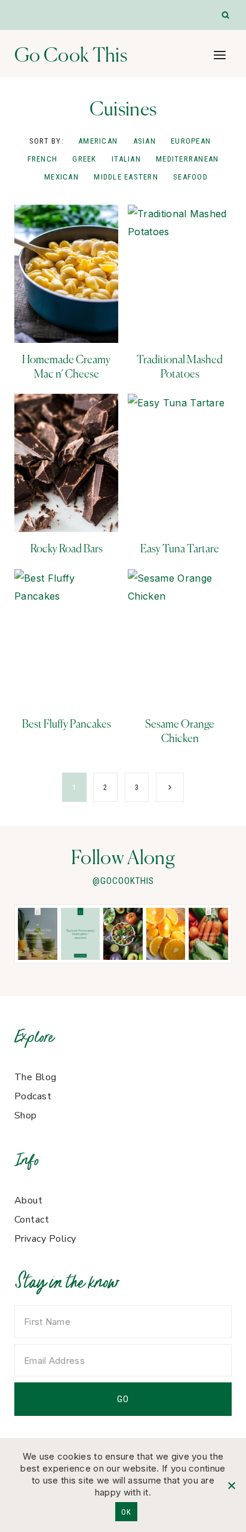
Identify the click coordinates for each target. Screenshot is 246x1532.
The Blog (35, 1077)
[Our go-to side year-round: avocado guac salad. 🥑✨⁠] (123, 934)
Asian (144, 140)
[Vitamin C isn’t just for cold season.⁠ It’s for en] (166, 934)
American (98, 140)
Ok (126, 1511)
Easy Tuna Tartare (179, 548)
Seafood (190, 176)
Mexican (61, 176)
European (191, 140)
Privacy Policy (45, 1238)
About (28, 1200)
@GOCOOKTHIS (123, 881)
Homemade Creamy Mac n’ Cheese (66, 366)
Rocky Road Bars (66, 548)
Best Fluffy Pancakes (66, 724)
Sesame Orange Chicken (179, 730)
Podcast (32, 1096)
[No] (231, 1485)
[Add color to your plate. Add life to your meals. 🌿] (208, 934)
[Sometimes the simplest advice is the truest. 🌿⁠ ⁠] (80, 934)
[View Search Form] (226, 15)
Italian (126, 158)
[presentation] (66, 274)
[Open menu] (219, 54)
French (42, 158)
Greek (84, 158)
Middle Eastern (126, 176)
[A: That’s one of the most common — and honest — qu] (37, 934)
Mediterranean (187, 158)
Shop (25, 1115)
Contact (31, 1219)
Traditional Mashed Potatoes (180, 366)
